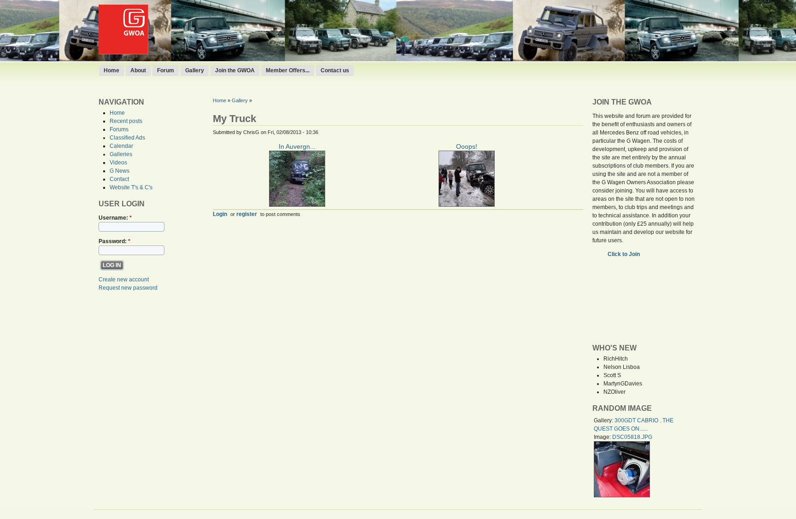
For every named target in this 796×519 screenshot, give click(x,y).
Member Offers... (288, 70)
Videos (118, 162)
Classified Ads (127, 137)
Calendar (121, 146)
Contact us (335, 70)
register (246, 214)
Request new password (128, 288)
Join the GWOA (235, 70)
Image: (603, 437)
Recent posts (126, 121)
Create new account (124, 279)
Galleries (121, 154)
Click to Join (624, 254)
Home (111, 70)
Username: (115, 218)
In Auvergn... (297, 146)
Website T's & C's (131, 187)
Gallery (194, 70)
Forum (165, 70)
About (138, 70)
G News (119, 171)
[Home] (123, 52)
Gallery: (604, 420)
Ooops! (466, 146)
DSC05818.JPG (632, 437)
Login (220, 214)
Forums (119, 129)
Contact (119, 179)
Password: (114, 241)
